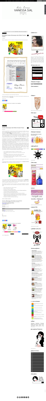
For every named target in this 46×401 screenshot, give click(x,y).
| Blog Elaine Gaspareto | (35, 277)
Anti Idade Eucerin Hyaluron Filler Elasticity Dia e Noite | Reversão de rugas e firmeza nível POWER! (39, 289)
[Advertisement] (23, 24)
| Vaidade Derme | (34, 287)
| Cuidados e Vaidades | (34, 282)
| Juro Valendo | (33, 263)
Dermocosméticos (35, 324)
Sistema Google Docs (23, 190)
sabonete (43, 325)
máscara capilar (38, 325)
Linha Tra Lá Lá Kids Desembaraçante (38, 305)
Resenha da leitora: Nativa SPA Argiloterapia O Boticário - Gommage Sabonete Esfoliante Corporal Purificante (38, 319)
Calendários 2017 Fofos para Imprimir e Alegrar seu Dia (38, 311)
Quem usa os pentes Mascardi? (37, 312)
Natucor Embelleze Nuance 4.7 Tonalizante (39, 314)
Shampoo (33, 323)
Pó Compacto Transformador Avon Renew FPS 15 (39, 316)
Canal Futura (15, 111)
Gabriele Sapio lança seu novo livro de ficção (38, 303)
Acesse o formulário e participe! (6, 198)
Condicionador (33, 325)
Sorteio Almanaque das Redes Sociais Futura (13, 127)
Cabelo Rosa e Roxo (37, 268)
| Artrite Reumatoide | (34, 250)
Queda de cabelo (41, 324)
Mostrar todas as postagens (22, 31)
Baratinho (37, 323)
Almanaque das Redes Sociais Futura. (9, 111)
